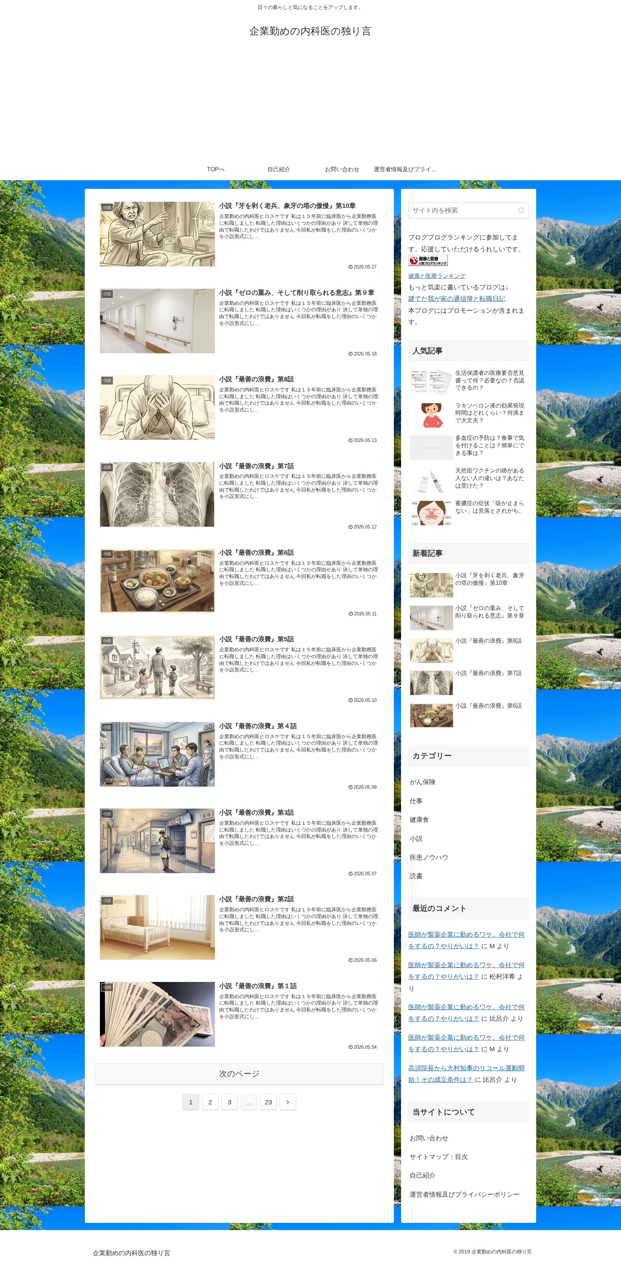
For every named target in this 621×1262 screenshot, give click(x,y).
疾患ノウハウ (429, 857)
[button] (521, 210)
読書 (416, 876)
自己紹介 (423, 1175)
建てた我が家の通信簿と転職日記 (456, 298)
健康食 (419, 819)
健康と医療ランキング (437, 276)
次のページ (239, 1073)
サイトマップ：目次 (439, 1156)
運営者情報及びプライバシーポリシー (465, 1194)
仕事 (416, 801)
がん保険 (423, 782)
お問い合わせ (429, 1138)
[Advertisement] (310, 105)
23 (268, 1102)
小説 (416, 838)
